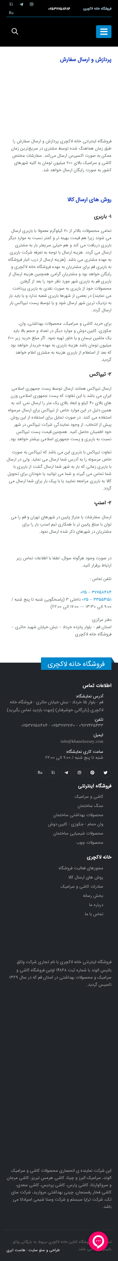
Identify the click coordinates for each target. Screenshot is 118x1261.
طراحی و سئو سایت (44, 1250)
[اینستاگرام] (31, 4)
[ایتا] (11, 4)
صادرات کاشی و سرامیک (82, 886)
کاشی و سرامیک (89, 796)
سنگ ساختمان (90, 805)
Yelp (53, 772)
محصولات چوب (89, 842)
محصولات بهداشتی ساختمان (78, 815)
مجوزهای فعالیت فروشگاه (81, 868)
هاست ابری (16, 1250)
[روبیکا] (11, 13)
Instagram (79, 772)
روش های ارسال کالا (85, 877)
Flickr (40, 772)
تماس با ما (94, 914)
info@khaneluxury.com (82, 741)
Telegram (66, 772)
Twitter (105, 772)
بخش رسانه (93, 895)
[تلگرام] (21, 4)
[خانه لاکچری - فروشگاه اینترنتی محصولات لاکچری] (59, 32)
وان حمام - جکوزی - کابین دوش (75, 824)
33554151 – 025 (96, 599)
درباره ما (96, 904)
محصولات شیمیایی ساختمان (78, 833)
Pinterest (92, 772)
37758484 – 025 (95, 592)
